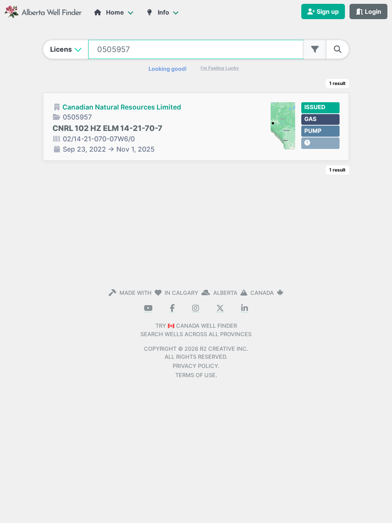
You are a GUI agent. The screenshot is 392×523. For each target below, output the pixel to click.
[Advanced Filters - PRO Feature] (315, 49)
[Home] (44, 11)
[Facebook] (172, 308)
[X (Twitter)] (220, 308)
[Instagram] (195, 308)
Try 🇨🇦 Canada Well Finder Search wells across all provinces (196, 329)
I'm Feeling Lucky (220, 68)
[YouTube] (148, 308)
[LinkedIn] (244, 308)
